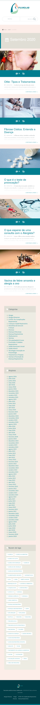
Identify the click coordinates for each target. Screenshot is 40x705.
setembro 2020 (13, 520)
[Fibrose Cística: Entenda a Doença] (20, 108)
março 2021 (12, 507)
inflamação (12, 612)
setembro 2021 (13, 495)
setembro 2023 (13, 447)
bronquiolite (12, 583)
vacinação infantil (14, 658)
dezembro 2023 (13, 441)
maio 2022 (12, 480)
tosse (18, 646)
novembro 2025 (14, 393)
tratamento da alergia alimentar (18, 650)
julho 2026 (12, 379)
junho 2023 (12, 453)
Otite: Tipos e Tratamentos (19, 81)
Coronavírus (23, 587)
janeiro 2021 (12, 511)
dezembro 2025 (13, 391)
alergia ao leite (13, 558)
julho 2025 (12, 401)
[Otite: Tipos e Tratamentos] (20, 60)
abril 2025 (12, 408)
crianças (25, 596)
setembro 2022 (13, 472)
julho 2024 (12, 426)
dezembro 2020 (14, 513)
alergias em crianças (14, 567)
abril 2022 (12, 482)
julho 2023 (12, 451)
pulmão (21, 629)
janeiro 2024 (13, 439)
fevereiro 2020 (13, 534)
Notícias (11, 338)
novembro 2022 (14, 468)
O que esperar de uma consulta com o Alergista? (19, 231)
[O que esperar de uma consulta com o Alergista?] (20, 208)
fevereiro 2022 (13, 486)
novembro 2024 (14, 418)
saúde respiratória (14, 637)
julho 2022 (12, 476)
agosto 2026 (13, 376)
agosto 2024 (13, 424)
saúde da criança (13, 633)
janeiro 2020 (13, 536)
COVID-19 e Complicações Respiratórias (17, 320)
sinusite (10, 646)
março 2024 (12, 435)
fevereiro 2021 (13, 509)
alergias (26, 562)
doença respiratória (14, 604)
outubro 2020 (13, 518)
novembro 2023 (14, 443)
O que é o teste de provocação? (15, 181)
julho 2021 (12, 499)
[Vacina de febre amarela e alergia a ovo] (20, 259)
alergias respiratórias (15, 571)
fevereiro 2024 (13, 437)
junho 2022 (12, 478)
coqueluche (12, 587)
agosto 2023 (12, 449)
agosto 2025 (12, 399)
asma (16, 579)
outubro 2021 (13, 493)
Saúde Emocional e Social (16, 346)
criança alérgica (13, 596)
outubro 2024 (13, 420)
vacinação (19, 654)
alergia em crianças (14, 562)
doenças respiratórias (15, 608)
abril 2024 (12, 433)
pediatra (19, 617)
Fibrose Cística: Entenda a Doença (19, 130)
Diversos (11, 330)
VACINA (10, 654)
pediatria (28, 617)
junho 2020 (12, 526)
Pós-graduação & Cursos (16, 340)
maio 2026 (12, 383)
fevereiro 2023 (13, 462)
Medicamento (13, 336)
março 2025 (12, 410)
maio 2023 (12, 455)
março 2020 (12, 532)
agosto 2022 (12, 474)
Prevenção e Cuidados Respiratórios (16, 343)
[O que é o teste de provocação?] (20, 158)
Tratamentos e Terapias (16, 355)
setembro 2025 (13, 397)
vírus (25, 658)
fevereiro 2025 (13, 412)
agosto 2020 (13, 522)
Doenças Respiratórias (23, 74)
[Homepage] (20, 8)
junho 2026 (12, 381)
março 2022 (12, 484)
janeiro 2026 (13, 389)
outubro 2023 (13, 445)
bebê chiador (25, 579)
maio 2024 (12, 430)
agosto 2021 (12, 497)
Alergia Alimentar (23, 273)
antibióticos (29, 575)
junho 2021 (12, 501)
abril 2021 (12, 505)
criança (19, 592)
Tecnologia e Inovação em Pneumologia (17, 352)
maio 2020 (12, 528)
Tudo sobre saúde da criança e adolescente (12, 690)
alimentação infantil (14, 575)
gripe (27, 608)
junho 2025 (12, 403)
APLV (9, 579)
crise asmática (12, 600)
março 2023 (12, 459)
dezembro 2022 (13, 466)
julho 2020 (12, 524)
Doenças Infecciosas (15, 332)
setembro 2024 (13, 422)
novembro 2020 (14, 515)
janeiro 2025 (12, 414)
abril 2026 (12, 385)
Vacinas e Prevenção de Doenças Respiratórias (16, 358)
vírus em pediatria (13, 663)
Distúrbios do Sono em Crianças (16, 327)
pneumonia (11, 629)
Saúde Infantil (13, 348)
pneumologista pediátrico (16, 625)
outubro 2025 (13, 395)
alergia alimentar (21, 554)
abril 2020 (12, 530)
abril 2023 (12, 457)
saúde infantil (26, 633)
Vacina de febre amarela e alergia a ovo (19, 281)
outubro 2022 (13, 470)
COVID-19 (11, 592)
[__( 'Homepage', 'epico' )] (20, 685)
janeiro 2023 (12, 464)
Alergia (23, 172)
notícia (10, 617)
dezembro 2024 (14, 416)
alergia (10, 554)
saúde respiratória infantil (16, 642)
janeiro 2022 (12, 489)
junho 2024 (12, 428)
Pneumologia (12, 621)
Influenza (22, 612)
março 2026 (12, 387)
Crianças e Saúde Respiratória (18, 324)
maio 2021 (12, 503)
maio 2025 (12, 406)
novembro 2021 (13, 491)
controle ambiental (26, 583)
